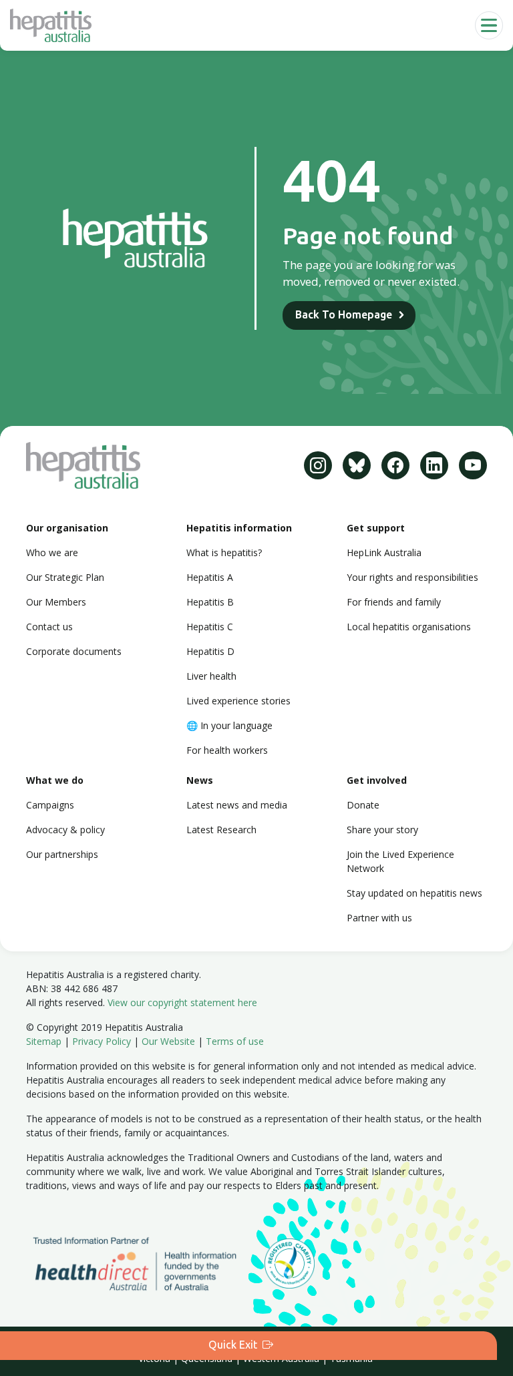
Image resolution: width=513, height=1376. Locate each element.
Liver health (211, 676)
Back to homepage (343, 314)
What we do (54, 780)
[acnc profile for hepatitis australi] (290, 1262)
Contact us (49, 626)
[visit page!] (318, 465)
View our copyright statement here (182, 1002)
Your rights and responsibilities (412, 577)
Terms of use (235, 1041)
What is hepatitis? (224, 552)
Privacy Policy (101, 1041)
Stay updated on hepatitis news (414, 893)
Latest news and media (236, 804)
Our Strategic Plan (65, 577)
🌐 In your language (229, 725)
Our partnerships (62, 854)
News (199, 780)
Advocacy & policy (65, 829)
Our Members (56, 602)
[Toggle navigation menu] (489, 25)
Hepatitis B (210, 602)
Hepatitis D (210, 651)
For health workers (227, 750)
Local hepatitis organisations (409, 626)
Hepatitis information (239, 527)
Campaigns (50, 804)
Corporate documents (74, 651)
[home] (51, 25)
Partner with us (379, 917)
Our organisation (67, 527)
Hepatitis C (209, 626)
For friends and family (394, 602)
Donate (363, 804)
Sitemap (43, 1041)
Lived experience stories (238, 700)
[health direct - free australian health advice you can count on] (145, 1262)
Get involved (377, 780)
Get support (376, 527)
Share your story (382, 829)
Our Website (168, 1041)
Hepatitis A (209, 577)
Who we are (52, 552)
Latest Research (221, 829)
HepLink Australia (384, 552)
